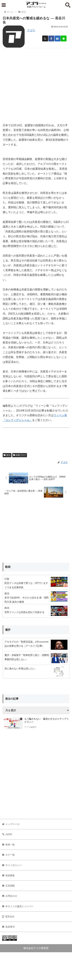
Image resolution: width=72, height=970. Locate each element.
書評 (8, 629)
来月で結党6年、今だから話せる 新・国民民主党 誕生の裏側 (27, 599)
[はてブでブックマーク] (57, 38)
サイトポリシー (13, 865)
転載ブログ (21, 455)
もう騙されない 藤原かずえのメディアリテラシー (46, 720)
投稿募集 (10, 875)
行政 (7, 578)
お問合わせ (11, 896)
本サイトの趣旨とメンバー (19, 906)
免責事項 (10, 926)
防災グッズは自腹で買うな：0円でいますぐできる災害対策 (26, 585)
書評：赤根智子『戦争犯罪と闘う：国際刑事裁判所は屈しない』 (27, 657)
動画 (8, 566)
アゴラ (31, 30)
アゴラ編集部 (30, 727)
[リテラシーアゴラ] (13, 723)
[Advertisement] (36, 84)
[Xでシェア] (45, 38)
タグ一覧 (10, 854)
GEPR (9, 834)
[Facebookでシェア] (51, 38)
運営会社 (10, 916)
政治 (8, 455)
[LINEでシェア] (63, 38)
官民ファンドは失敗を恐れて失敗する (24, 612)
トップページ (13, 824)
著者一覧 (10, 844)
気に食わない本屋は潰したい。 (21, 668)
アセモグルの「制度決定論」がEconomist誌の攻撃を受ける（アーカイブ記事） (26, 643)
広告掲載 (10, 885)
